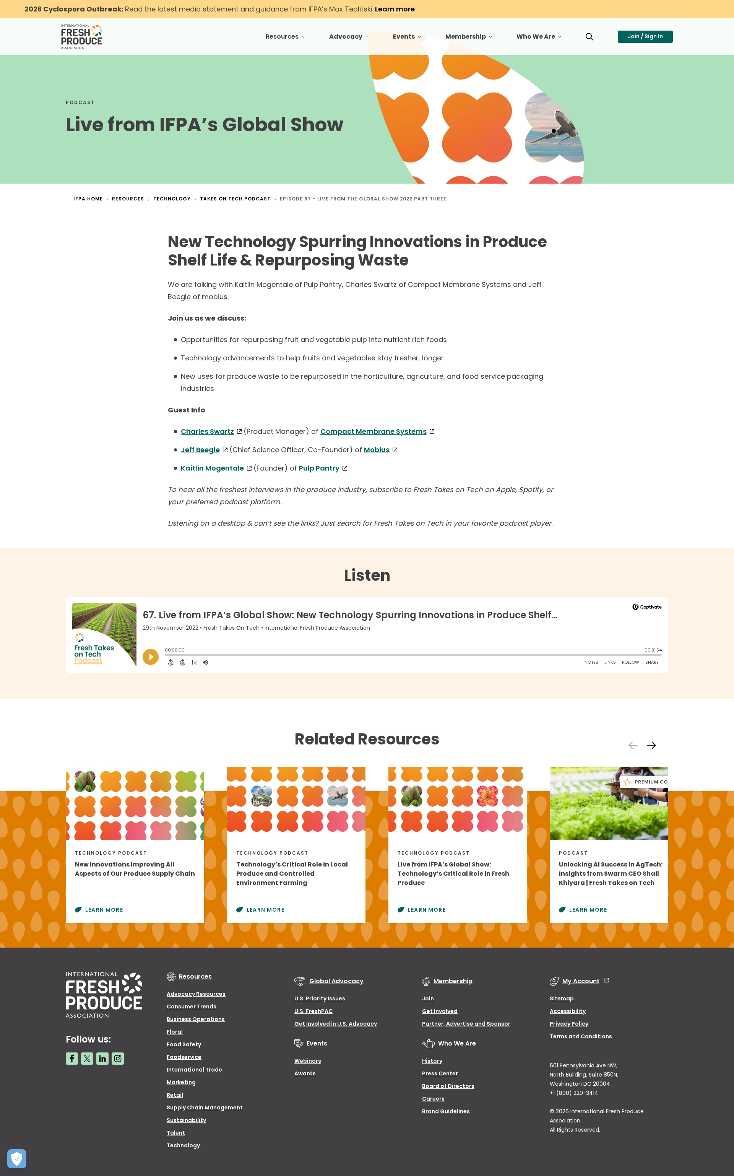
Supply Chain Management (205, 1107)
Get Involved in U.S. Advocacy (335, 1024)
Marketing (181, 1082)
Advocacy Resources (196, 994)
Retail (175, 1095)
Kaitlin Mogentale (212, 468)
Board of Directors (448, 1086)
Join (428, 998)
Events (413, 39)
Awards (305, 1073)
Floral (175, 1032)
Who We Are (544, 39)
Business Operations (196, 1019)
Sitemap (562, 998)
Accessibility (568, 1011)
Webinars (307, 1061)
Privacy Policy (569, 1024)
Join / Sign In (645, 36)
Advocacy (355, 39)
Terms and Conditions (581, 1036)
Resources (291, 39)
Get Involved (440, 1011)
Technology (183, 1145)
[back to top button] (714, 1124)
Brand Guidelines (446, 1111)
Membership (474, 39)
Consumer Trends (191, 1006)
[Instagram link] (118, 1058)
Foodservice (184, 1057)
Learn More (104, 910)
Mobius (377, 449)
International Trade (194, 1069)
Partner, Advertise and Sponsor (466, 1024)
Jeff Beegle (200, 449)
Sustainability (186, 1120)
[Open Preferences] (16, 1158)
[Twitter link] (87, 1058)
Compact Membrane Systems (373, 431)
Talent (176, 1133)
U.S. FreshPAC (313, 1011)
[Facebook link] (72, 1058)
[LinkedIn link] (102, 1058)
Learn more (395, 9)
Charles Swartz (207, 431)
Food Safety (184, 1044)
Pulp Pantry (319, 468)
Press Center (440, 1073)
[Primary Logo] (83, 36)
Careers (433, 1099)
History (432, 1061)
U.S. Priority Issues (319, 998)
